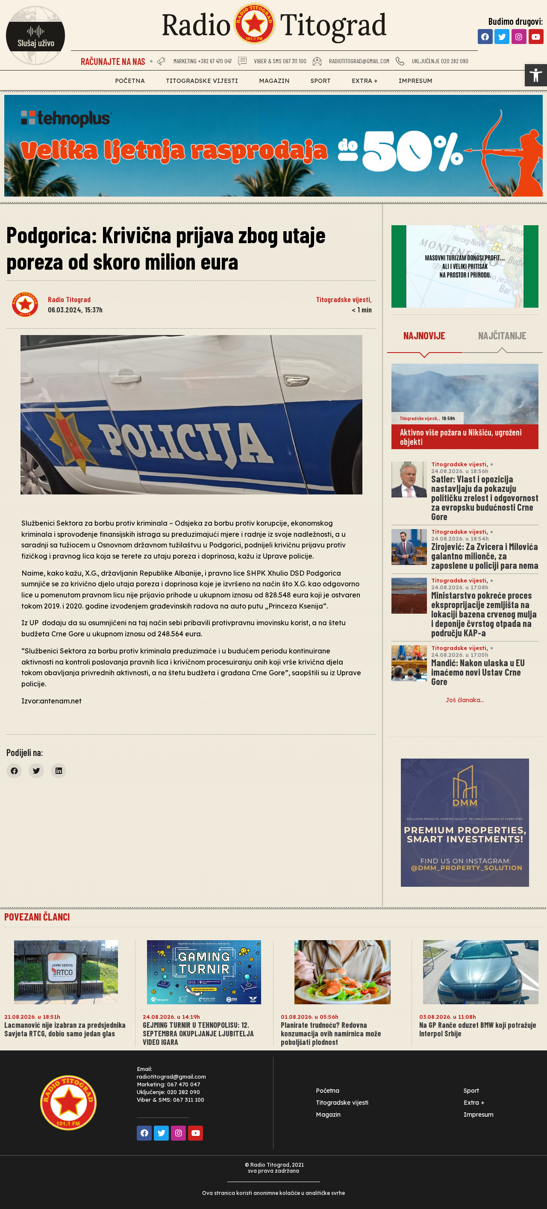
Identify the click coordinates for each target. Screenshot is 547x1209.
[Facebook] (485, 36)
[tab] (424, 336)
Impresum (415, 81)
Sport (321, 81)
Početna (130, 81)
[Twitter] (501, 36)
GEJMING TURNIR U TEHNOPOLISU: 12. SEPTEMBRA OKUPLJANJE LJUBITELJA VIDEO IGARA (198, 1033)
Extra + (365, 81)
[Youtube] (536, 36)
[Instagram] (519, 36)
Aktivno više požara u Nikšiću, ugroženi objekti (461, 437)
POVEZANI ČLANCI (37, 916)
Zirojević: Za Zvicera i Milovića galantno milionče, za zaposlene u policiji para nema (484, 556)
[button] (536, 75)
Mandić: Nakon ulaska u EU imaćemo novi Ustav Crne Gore (478, 672)
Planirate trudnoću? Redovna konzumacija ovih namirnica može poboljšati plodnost (331, 1033)
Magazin (274, 81)
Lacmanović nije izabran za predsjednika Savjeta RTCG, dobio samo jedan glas (65, 1029)
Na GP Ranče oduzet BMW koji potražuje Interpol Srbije (477, 1029)
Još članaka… (465, 700)
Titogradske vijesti (202, 81)
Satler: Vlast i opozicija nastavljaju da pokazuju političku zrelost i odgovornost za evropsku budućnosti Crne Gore (484, 497)
